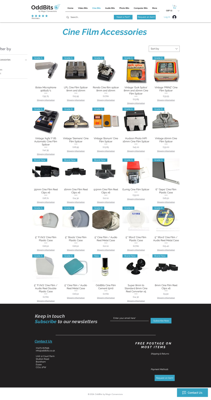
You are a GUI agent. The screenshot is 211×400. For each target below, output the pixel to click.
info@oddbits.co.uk (45, 350)
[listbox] (172, 11)
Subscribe (46, 321)
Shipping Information (46, 100)
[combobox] (164, 49)
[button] (174, 7)
